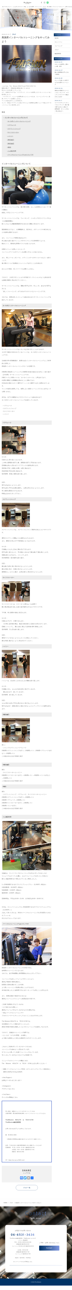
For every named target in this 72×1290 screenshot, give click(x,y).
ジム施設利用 (11, 151)
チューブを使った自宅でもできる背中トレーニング (62, 81)
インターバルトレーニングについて (16, 117)
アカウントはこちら (8, 1089)
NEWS (56, 38)
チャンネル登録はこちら (10, 1097)
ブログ (44, 6)
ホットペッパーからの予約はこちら (22, 1261)
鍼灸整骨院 (58, 53)
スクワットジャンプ (14, 128)
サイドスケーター (13, 132)
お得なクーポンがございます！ (12, 1080)
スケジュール (38, 6)
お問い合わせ (68, 6)
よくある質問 (30, 6)
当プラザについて (7, 6)
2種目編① (10, 140)
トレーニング (58, 46)
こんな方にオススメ (17, 6)
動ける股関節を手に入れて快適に (62, 72)
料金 (25, 6)
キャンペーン (58, 42)
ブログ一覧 (26, 1187)
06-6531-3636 (12, 1135)
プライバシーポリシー (58, 6)
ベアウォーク (11, 125)
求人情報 (49, 6)
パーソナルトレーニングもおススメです (20, 154)
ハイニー (10, 136)
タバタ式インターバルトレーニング (19, 121)
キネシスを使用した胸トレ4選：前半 (62, 64)
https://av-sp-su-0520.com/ (17, 1160)
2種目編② (10, 143)
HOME (5, 1202)
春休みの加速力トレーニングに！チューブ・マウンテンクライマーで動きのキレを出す (62, 92)
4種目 (9, 147)
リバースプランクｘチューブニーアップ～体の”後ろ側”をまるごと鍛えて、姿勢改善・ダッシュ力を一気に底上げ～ (62, 106)
